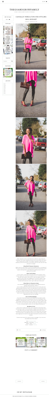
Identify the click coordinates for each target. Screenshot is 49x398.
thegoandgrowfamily (24, 9)
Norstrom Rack (32, 321)
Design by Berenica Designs (30, 396)
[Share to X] (40, 330)
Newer (19, 381)
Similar (36, 322)
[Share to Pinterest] (43, 330)
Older (43, 381)
